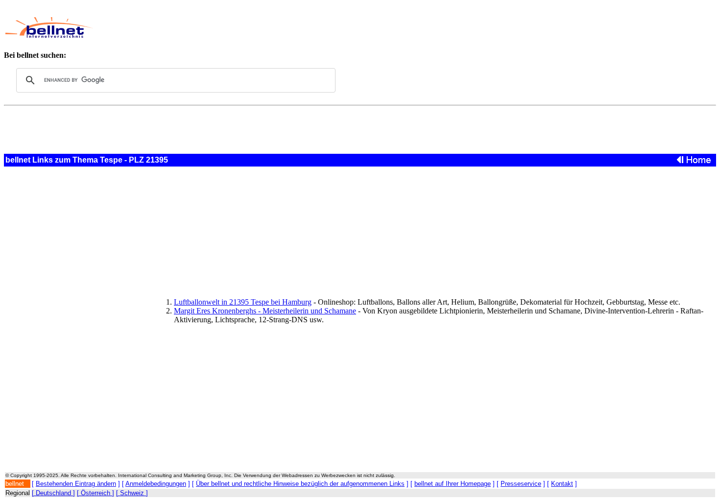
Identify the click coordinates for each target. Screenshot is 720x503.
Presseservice (521, 483)
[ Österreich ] (95, 493)
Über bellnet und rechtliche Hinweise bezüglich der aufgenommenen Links (300, 483)
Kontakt (562, 483)
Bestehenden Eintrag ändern (76, 483)
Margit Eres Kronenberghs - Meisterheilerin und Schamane (265, 311)
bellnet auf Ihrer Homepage (452, 483)
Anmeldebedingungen (155, 483)
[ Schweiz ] (132, 493)
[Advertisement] (325, 27)
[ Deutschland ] (53, 493)
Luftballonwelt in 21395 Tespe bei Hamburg (243, 302)
